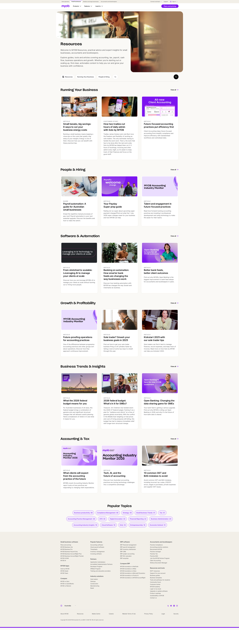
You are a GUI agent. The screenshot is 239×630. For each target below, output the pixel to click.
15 (157, 525)
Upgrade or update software (158, 591)
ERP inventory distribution (128, 549)
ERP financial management (128, 545)
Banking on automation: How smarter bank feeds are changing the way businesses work (116, 274)
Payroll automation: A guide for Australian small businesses (74, 206)
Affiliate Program (95, 568)
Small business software (69, 542)
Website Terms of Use (129, 614)
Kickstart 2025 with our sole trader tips (154, 339)
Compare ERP (125, 563)
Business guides (155, 575)
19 (85, 525)
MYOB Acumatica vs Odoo (128, 571)
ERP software (125, 542)
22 (138, 519)
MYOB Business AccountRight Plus (71, 554)
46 (83, 513)
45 (127, 513)
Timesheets (93, 549)
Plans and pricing (65, 545)
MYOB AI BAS (64, 558)
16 (137, 525)
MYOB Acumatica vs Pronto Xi (129, 575)
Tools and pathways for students (160, 580)
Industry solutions (96, 576)
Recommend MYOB (156, 549)
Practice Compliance (156, 545)
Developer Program (96, 566)
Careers (111, 614)
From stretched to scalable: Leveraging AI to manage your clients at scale (77, 273)
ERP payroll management (127, 547)
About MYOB (64, 614)
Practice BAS (154, 556)
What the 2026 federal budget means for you (75, 402)
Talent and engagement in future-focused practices (158, 205)
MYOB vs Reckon (65, 586)
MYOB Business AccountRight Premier (72, 556)
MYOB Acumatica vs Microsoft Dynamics (132, 573)
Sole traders (94, 579)
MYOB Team (64, 573)
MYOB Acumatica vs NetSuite (129, 566)
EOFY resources (155, 571)
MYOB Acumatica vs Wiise (128, 568)
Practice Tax (154, 554)
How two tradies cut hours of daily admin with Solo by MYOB (114, 127)
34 (102, 519)
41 (145, 513)
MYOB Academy (155, 586)
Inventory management (97, 551)
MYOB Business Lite (66, 547)
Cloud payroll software (97, 547)
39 (81, 519)
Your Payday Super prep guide (113, 205)
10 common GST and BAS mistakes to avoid (156, 474)
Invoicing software (96, 554)
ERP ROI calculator (126, 556)
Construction (94, 583)
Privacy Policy (148, 614)
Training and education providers (100, 571)
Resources (80, 614)
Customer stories (155, 584)
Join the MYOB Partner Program (160, 558)
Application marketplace (97, 562)
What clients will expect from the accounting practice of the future (75, 476)
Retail (92, 588)
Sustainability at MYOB (157, 595)
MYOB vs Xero (64, 581)
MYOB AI (63, 560)
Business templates (156, 577)
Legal (163, 614)
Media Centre (96, 614)
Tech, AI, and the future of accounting (114, 474)
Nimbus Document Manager (158, 563)
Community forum (155, 582)
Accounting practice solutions (159, 547)
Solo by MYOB (64, 568)
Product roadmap (155, 593)
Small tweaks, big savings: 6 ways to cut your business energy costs (77, 127)
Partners (93, 559)
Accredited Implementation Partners (101, 564)
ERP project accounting (127, 554)
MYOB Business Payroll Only (69, 551)
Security (176, 614)
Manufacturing (94, 586)
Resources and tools (157, 568)
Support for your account (157, 573)
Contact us (153, 598)
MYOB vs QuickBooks (67, 583)
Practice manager (155, 551)
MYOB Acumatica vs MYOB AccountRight (132, 577)
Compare (63, 578)
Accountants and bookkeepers (161, 542)
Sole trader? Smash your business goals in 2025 (117, 339)
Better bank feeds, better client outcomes (156, 271)
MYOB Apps (64, 566)
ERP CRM (123, 551)
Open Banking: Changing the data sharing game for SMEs (159, 402)
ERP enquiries (124, 558)
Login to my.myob (155, 589)
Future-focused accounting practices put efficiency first (159, 125)
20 (161, 519)
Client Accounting (155, 560)
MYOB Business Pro (66, 549)
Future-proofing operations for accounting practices (77, 339)
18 (123, 525)
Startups (93, 581)
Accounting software (96, 545)
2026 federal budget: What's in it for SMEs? (115, 402)
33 (117, 519)
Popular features (96, 542)
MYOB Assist (64, 571)
